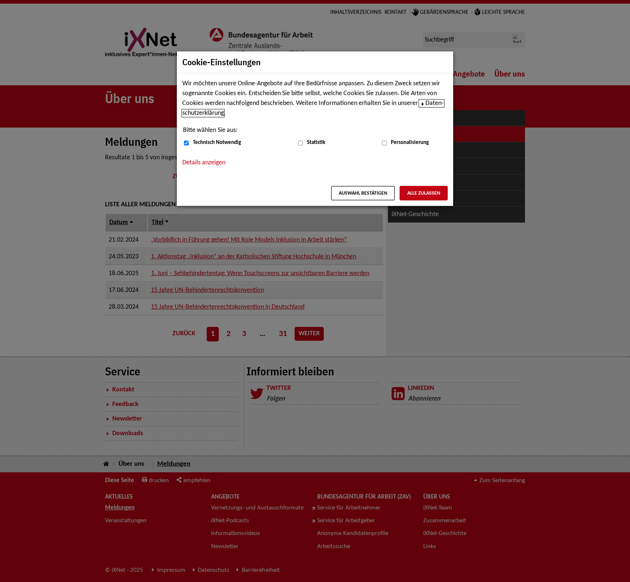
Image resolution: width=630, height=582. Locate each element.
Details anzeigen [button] (203, 162)
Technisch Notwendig (217, 142)
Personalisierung (410, 142)
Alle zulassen (423, 193)
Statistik (316, 142)
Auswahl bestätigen (363, 193)
